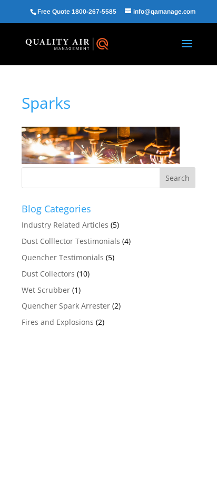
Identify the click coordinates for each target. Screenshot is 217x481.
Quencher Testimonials (63, 257)
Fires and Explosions (58, 322)
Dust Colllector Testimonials (71, 241)
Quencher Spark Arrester (66, 306)
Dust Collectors (48, 274)
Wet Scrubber (46, 290)
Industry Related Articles (65, 225)
